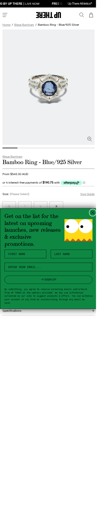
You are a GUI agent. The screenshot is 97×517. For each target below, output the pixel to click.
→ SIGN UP (46, 279)
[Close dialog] (91, 212)
